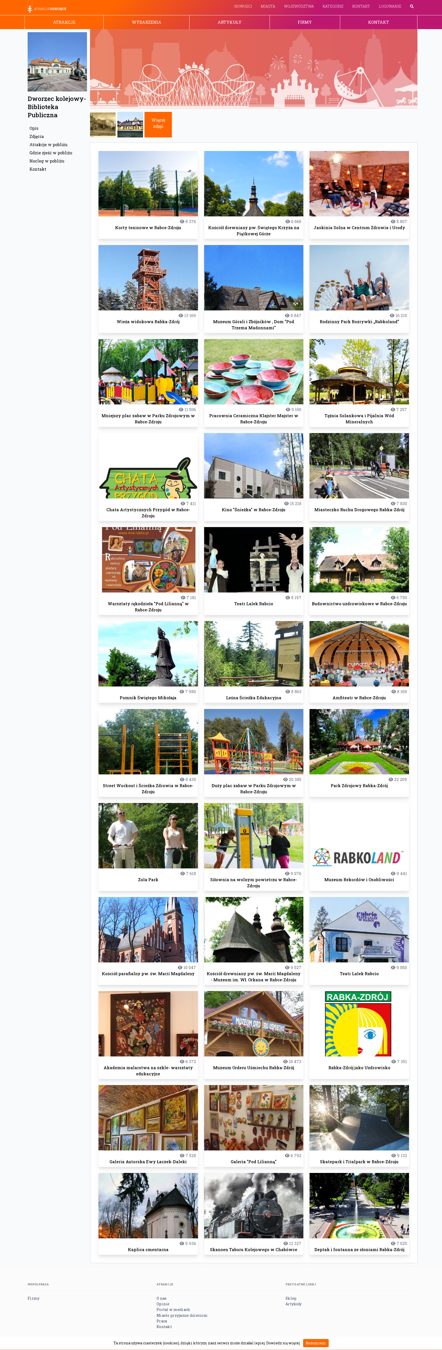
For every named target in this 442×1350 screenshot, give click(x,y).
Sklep (290, 1298)
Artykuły (229, 22)
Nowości (243, 6)
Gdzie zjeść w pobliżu (50, 152)
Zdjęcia (36, 136)
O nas (162, 1298)
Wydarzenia (146, 22)
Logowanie (390, 6)
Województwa (299, 6)
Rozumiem (316, 1343)
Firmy (305, 22)
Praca (162, 1321)
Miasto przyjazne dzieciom (182, 1315)
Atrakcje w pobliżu (48, 144)
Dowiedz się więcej (283, 1343)
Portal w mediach (173, 1309)
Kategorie (333, 6)
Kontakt (361, 6)
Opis (33, 128)
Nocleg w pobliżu (46, 161)
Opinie (163, 1303)
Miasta (268, 6)
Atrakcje (64, 22)
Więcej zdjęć (158, 123)
